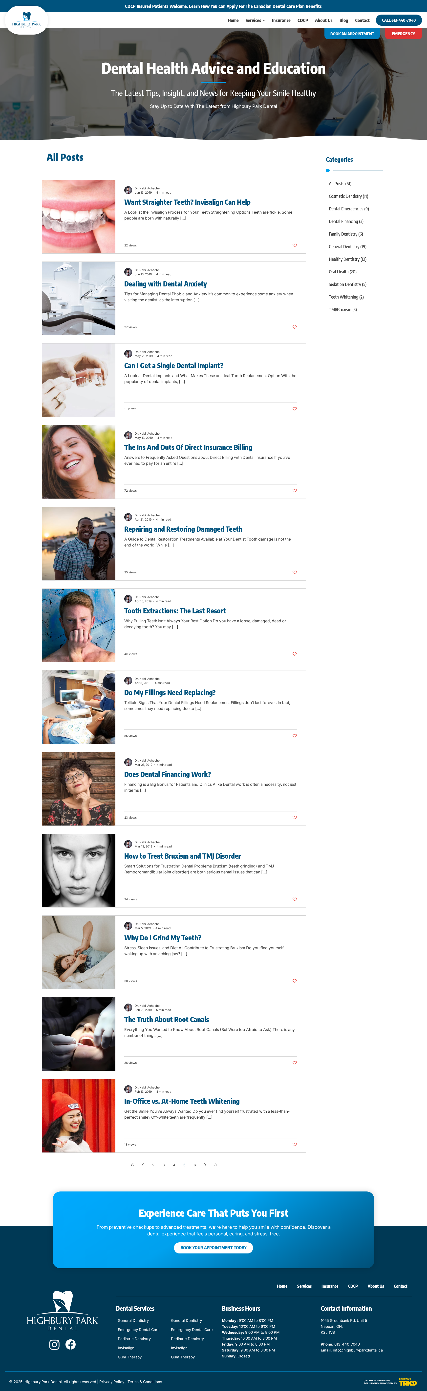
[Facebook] (70, 1344)
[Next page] (205, 1164)
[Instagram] (54, 1344)
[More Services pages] (264, 20)
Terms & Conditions (145, 1381)
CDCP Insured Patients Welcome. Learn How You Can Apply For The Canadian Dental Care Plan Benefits (223, 6)
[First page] (132, 1164)
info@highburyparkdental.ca (358, 1350)
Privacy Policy (111, 1381)
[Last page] (215, 1164)
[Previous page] (142, 1164)
